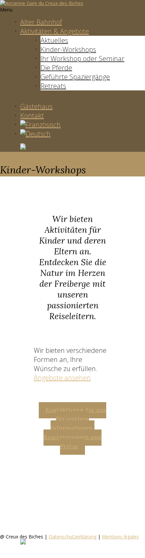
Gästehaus (36, 106)
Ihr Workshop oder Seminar (82, 58)
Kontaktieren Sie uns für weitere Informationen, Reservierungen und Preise (75, 428)
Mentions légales (120, 536)
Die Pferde (56, 67)
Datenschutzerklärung (72, 536)
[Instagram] (82, 147)
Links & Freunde (42, 517)
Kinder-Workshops (68, 49)
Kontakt (32, 115)
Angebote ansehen (62, 377)
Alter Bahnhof (41, 22)
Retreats (53, 85)
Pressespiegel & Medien (53, 508)
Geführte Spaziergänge (75, 76)
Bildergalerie (39, 499)
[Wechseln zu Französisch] (40, 124)
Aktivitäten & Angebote (54, 31)
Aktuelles (54, 40)
